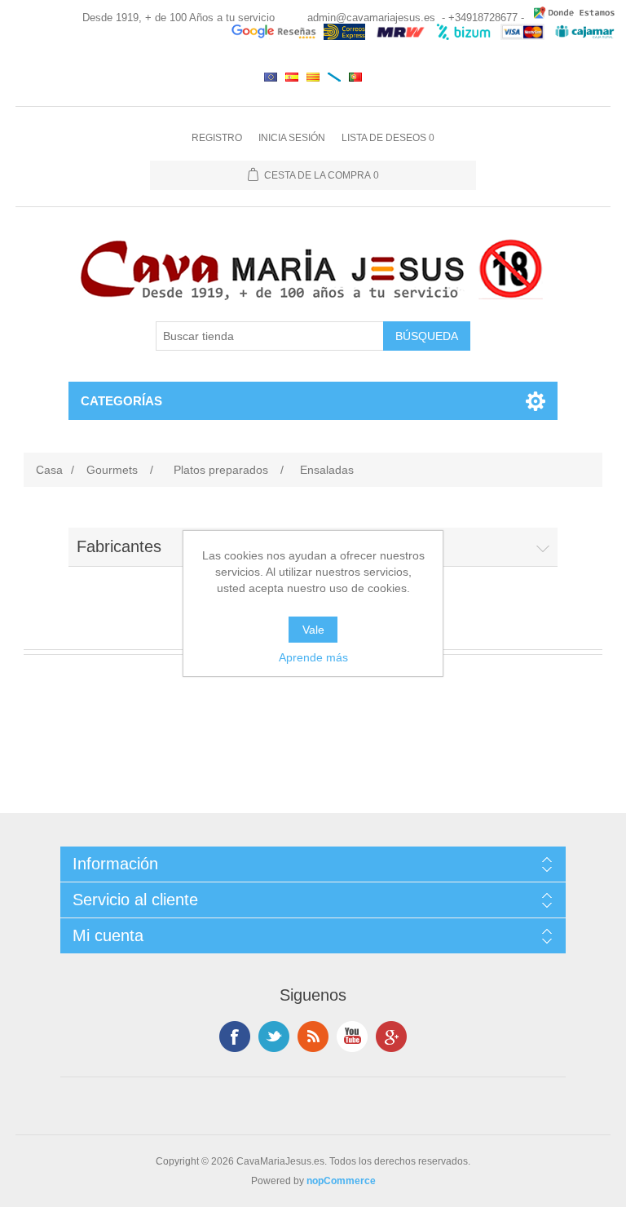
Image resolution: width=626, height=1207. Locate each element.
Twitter (273, 1036)
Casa (49, 469)
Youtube (352, 1036)
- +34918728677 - (483, 17)
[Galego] (334, 77)
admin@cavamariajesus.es (371, 17)
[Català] (313, 77)
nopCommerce (341, 1181)
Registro (217, 138)
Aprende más (313, 657)
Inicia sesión (291, 138)
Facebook (234, 1036)
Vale (313, 629)
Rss (313, 1036)
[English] (270, 77)
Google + (391, 1036)
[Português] (355, 77)
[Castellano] (292, 77)
